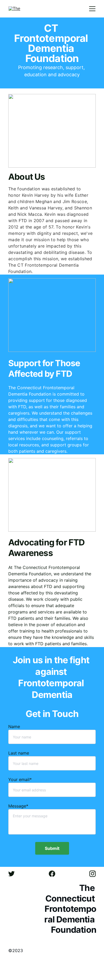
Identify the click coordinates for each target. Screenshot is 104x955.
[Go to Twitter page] (14, 874)
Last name (18, 753)
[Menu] (92, 8)
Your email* (20, 779)
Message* (18, 806)
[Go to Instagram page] (92, 874)
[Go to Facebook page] (55, 874)
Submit (52, 848)
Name (14, 726)
